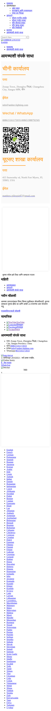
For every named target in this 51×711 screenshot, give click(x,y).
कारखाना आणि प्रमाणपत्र (22, 10)
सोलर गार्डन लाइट (19, 20)
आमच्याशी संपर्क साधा (15, 32)
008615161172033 (18, 346)
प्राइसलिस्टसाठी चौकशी (10, 311)
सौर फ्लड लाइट (18, 25)
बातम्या (9, 30)
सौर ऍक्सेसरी (17, 27)
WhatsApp (5, 365)
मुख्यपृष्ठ (10, 3)
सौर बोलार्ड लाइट (18, 23)
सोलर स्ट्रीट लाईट (19, 18)
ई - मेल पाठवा (6, 363)
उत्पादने (9, 15)
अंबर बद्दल (16, 8)
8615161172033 (23, 351)
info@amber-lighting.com (22, 348)
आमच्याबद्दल (11, 285)
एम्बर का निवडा (18, 13)
